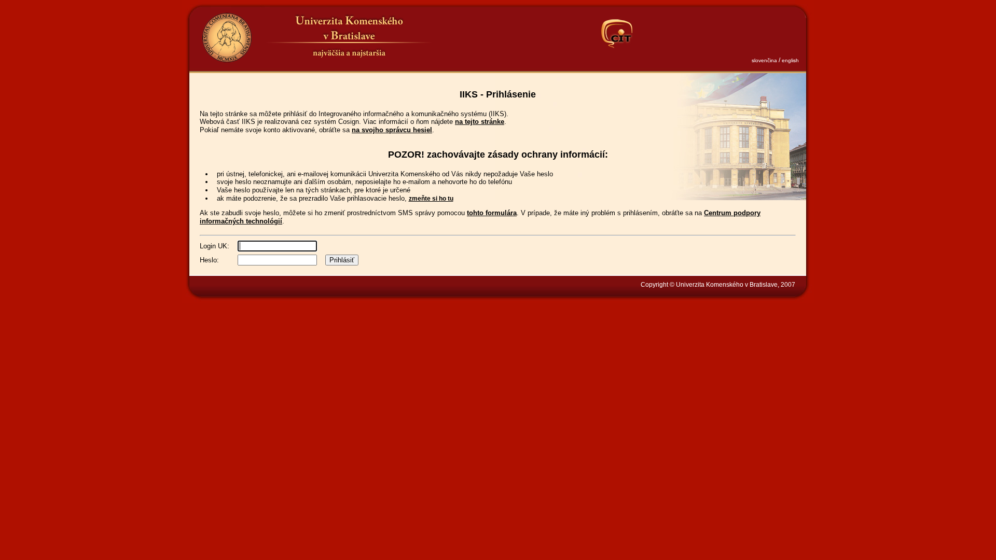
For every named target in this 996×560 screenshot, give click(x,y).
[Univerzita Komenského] (226, 37)
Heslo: (209, 260)
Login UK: (214, 246)
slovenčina (764, 60)
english (790, 60)
